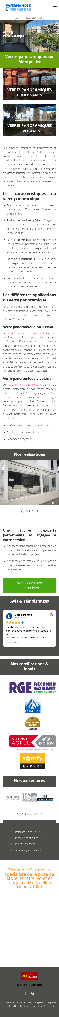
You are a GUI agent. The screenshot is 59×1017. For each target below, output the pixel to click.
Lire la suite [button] (12, 642)
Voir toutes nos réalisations (29, 585)
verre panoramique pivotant (24, 384)
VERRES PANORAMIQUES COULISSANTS (29, 92)
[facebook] (25, 992)
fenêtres (7, 177)
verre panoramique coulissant (26, 333)
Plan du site (24, 1006)
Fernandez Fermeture (15, 1002)
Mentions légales (35, 1002)
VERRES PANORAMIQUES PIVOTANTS (29, 128)
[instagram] (33, 992)
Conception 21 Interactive (43, 1006)
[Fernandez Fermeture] (17, 10)
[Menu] (54, 8)
